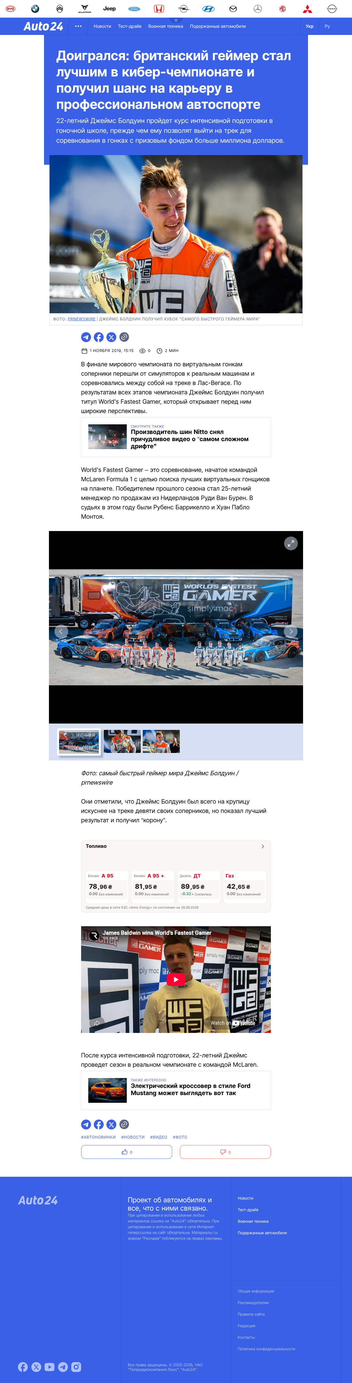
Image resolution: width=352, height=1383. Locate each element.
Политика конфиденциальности (266, 1349)
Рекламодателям (253, 1302)
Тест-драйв (129, 26)
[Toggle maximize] (291, 543)
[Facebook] (23, 1367)
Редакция (246, 1326)
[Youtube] (49, 1367)
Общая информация (256, 1291)
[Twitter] (36, 1367)
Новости (102, 26)
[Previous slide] (61, 631)
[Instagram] (76, 1367)
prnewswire (82, 319)
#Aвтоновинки (98, 1137)
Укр (310, 26)
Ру (327, 26)
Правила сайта (251, 1314)
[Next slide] (291, 631)
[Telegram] (63, 1367)
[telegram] (86, 337)
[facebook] (99, 337)
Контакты (246, 1337)
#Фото (180, 1137)
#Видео (158, 1137)
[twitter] (111, 337)
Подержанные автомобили (218, 26)
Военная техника (165, 26)
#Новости (133, 1137)
